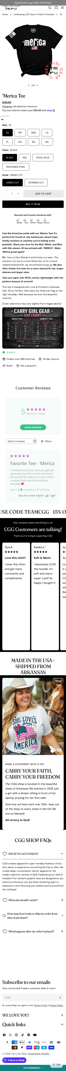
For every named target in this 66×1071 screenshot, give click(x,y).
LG (47, 132)
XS (7, 132)
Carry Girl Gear (19, 1053)
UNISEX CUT (12, 182)
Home (5, 14)
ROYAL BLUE (42, 157)
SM (20, 132)
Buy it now (33, 204)
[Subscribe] (60, 997)
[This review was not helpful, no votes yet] (52, 495)
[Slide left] (28, 85)
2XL (20, 141)
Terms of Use (40, 1005)
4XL (47, 141)
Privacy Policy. (56, 1005)
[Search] (50, 7)
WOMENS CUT (36, 182)
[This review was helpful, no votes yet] (47, 495)
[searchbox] (19, 441)
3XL (34, 141)
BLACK (9, 157)
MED (33, 132)
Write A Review (33, 427)
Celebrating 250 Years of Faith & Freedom (34, 14)
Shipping (7, 106)
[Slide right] (37, 85)
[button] (33, 1068)
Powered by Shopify (38, 1053)
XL (7, 141)
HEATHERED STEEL (15, 166)
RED (25, 157)
